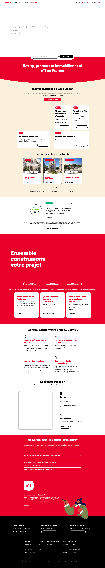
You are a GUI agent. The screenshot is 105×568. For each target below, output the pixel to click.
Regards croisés (28, 554)
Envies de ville (65, 544)
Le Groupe (40, 541)
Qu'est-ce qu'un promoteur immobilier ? (32, 451)
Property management (29, 546)
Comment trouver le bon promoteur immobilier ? (34, 458)
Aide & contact (93, 2)
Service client (73, 561)
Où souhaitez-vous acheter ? (41, 56)
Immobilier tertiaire (28, 549)
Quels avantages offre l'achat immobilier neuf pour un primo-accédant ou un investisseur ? (43, 465)
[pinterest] (18, 531)
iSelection (65, 552)
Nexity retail (75, 544)
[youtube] (16, 531)
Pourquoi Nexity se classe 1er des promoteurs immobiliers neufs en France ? (40, 462)
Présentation (40, 544)
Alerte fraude (86, 2)
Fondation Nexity (66, 546)
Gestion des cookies (79, 561)
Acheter (15, 2)
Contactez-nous (67, 561)
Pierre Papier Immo (76, 549)
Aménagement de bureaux (30, 552)
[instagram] (21, 531)
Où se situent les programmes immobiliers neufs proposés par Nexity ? (39, 469)
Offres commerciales (51, 561)
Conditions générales (32, 561)
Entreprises (27, 541)
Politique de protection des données (41, 561)
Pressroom (40, 549)
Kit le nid (64, 554)
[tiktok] (26, 531)
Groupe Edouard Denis (67, 549)
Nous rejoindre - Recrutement (53, 541)
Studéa (74, 552)
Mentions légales (25, 561)
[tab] (48, 187)
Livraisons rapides (34, 2)
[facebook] (13, 531)
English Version (49, 544)
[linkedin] (23, 531)
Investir (20, 2)
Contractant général (28, 544)
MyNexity (99, 2)
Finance (39, 546)
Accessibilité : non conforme (60, 561)
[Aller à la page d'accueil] (7, 2)
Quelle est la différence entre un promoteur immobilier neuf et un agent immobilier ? (42, 455)
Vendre (26, 2)
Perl (73, 546)
